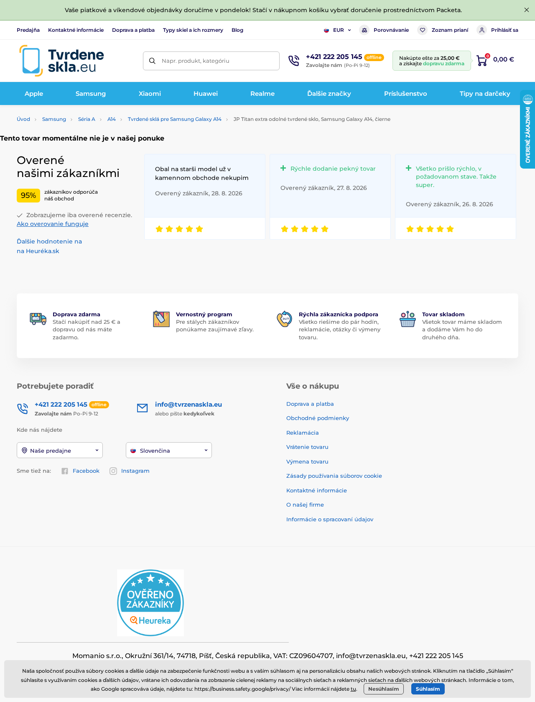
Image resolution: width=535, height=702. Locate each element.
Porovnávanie (391, 30)
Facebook (86, 470)
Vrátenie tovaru (307, 446)
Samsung (54, 119)
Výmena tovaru (307, 461)
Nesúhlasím (383, 689)
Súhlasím (428, 689)
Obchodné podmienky (317, 418)
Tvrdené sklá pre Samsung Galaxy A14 (175, 119)
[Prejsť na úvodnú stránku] (61, 60)
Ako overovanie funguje (53, 224)
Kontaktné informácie (76, 30)
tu (353, 689)
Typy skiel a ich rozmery (193, 30)
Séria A (86, 119)
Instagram (135, 470)
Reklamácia (302, 432)
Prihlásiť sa (504, 30)
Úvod (23, 119)
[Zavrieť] (526, 10)
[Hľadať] (152, 60)
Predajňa (28, 30)
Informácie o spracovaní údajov (329, 519)
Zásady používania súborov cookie (334, 475)
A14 (111, 119)
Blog (237, 30)
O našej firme (305, 504)
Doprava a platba (133, 30)
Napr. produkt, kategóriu (195, 60)
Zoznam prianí (450, 30)
